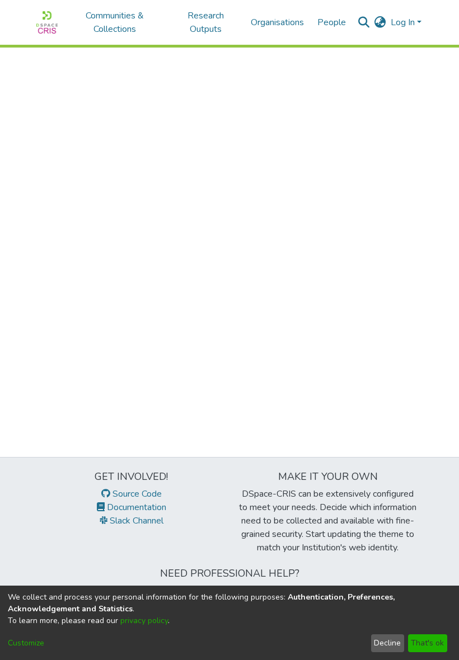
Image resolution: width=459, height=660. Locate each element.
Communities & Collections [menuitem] (115, 22)
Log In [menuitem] (403, 22)
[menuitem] (380, 22)
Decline (387, 643)
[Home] (47, 22)
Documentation (135, 507)
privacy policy (144, 620)
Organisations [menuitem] (277, 22)
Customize (26, 643)
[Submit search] (364, 22)
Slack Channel (135, 521)
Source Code (136, 494)
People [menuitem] (331, 22)
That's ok (427, 643)
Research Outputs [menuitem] (206, 22)
